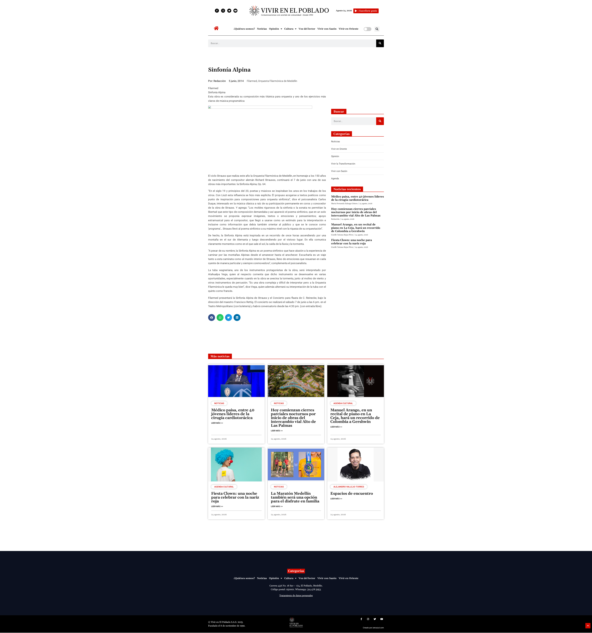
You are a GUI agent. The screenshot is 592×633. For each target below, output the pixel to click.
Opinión (274, 28)
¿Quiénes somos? (244, 28)
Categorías (296, 571)
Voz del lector (307, 28)
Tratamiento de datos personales (296, 595)
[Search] (380, 43)
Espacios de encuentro (351, 493)
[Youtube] (235, 11)
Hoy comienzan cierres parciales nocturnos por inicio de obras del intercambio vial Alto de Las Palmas (355, 212)
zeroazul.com (378, 628)
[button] (377, 29)
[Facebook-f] (217, 11)
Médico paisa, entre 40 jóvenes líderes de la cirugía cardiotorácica (357, 198)
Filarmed (252, 80)
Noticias (262, 28)
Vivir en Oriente (348, 28)
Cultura (288, 28)
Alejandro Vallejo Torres (348, 486)
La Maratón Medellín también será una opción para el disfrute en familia (295, 497)
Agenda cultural (343, 403)
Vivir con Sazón (327, 28)
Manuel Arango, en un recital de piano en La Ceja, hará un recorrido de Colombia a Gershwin (355, 228)
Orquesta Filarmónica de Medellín (277, 80)
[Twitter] (229, 11)
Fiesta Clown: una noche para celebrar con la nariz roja (351, 241)
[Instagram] (223, 11)
